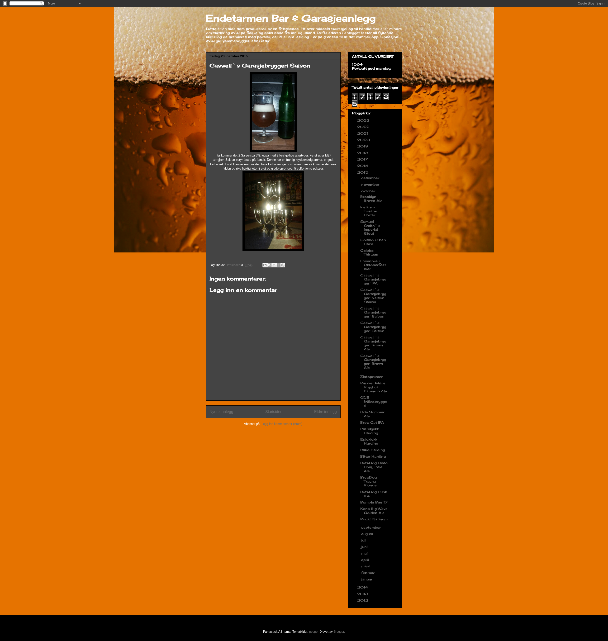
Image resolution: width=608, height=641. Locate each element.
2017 (363, 159)
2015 (363, 172)
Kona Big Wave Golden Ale (374, 511)
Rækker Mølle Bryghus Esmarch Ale (373, 387)
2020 (364, 140)
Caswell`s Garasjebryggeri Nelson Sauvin (373, 296)
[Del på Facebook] (278, 265)
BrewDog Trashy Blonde (368, 481)
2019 (363, 146)
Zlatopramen (372, 377)
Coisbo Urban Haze (373, 242)
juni (365, 547)
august (368, 534)
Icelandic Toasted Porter (369, 211)
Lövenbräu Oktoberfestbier (373, 265)
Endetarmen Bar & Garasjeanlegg (291, 18)
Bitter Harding (373, 456)
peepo (313, 631)
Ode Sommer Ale (372, 414)
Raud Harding (372, 450)
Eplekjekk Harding (369, 441)
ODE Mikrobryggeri (373, 401)
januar (367, 579)
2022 (363, 127)
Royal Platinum (374, 519)
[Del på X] (273, 265)
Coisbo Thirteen (369, 252)
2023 (363, 120)
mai (365, 553)
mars (366, 566)
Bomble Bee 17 (374, 502)
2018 (363, 153)
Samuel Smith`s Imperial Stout (370, 227)
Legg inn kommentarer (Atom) (281, 424)
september (371, 527)
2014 (363, 587)
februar (368, 573)
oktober (368, 191)
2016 (363, 166)
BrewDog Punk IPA (373, 494)
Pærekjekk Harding (369, 431)
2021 (363, 133)
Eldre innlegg (325, 412)
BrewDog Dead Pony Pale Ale (374, 467)
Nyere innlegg (221, 412)
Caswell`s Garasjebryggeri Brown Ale (373, 343)
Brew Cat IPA (372, 422)
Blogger (339, 631)
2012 (363, 600)
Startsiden (273, 412)
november (370, 184)
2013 (363, 594)
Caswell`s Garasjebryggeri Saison (373, 312)
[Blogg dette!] (269, 265)
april (365, 560)
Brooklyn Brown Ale (371, 199)
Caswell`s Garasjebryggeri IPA (373, 279)
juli (364, 540)
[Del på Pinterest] (282, 265)
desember (370, 178)
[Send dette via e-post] (264, 265)
